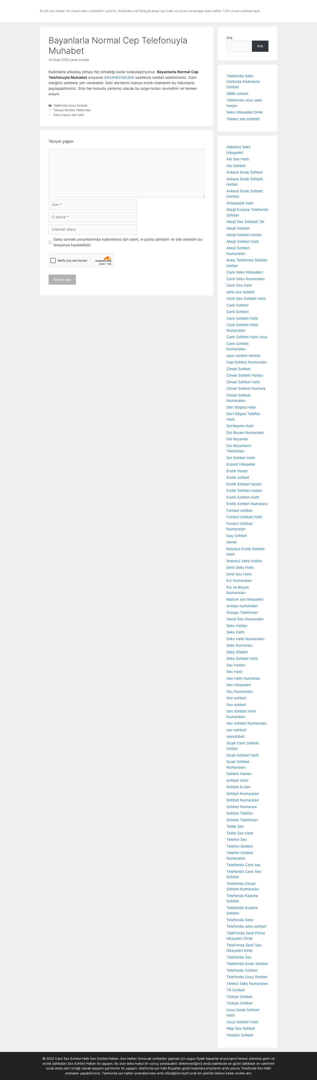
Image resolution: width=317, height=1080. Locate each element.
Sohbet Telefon (239, 813)
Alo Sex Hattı (237, 159)
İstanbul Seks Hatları (244, 561)
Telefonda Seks (239, 920)
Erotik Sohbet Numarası (246, 504)
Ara (229, 38)
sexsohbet (235, 736)
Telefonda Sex (238, 957)
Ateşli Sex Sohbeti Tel (245, 221)
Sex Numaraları (239, 691)
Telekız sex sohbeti (243, 119)
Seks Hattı (235, 632)
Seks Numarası (239, 645)
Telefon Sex (236, 839)
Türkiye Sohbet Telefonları (72, 110)
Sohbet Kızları (238, 787)
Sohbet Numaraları (242, 800)
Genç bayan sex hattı (68, 115)
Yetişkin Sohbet (239, 1035)
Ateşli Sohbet (238, 228)
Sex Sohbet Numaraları (246, 723)
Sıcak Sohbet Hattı (242, 755)
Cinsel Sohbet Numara (245, 388)
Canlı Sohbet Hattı (242, 318)
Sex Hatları (235, 665)
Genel (231, 542)
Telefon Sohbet (239, 846)
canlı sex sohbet (240, 292)
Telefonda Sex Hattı (256, 1068)
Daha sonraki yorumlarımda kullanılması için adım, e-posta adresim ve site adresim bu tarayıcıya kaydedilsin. (127, 242)
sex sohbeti (236, 730)
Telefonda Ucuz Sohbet (70, 105)
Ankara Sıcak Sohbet (244, 172)
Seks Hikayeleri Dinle (244, 112)
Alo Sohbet (236, 166)
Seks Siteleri (237, 652)
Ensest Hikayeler (240, 464)
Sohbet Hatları (238, 774)
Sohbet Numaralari (242, 793)
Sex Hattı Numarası (243, 678)
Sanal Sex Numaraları (245, 619)
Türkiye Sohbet (239, 997)
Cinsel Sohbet (238, 369)
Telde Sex (235, 826)
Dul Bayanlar (237, 439)
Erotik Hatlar (237, 471)
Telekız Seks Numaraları (247, 983)
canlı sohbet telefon (243, 356)
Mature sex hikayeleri (244, 599)
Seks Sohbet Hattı (242, 658)
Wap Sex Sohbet (240, 1028)
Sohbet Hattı (237, 780)
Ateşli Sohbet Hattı (242, 241)
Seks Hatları (236, 626)
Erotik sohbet (237, 477)
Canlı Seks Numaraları (245, 279)
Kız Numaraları (239, 580)
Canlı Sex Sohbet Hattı (246, 298)
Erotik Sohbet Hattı (242, 497)
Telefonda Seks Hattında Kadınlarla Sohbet (243, 81)
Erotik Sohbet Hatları (244, 490)
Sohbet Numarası (241, 807)
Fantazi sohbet (239, 510)
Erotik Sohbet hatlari (244, 484)
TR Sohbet (235, 990)
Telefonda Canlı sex (243, 865)
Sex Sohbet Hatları (81, 1063)
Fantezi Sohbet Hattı (244, 517)
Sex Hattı (234, 671)
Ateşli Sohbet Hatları (244, 235)
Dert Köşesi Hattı (241, 407)
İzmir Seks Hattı (240, 567)
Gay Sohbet (236, 536)
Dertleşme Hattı (240, 426)
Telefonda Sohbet (241, 970)
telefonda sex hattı (153, 1068)
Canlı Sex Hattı (239, 285)
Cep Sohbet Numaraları (246, 362)
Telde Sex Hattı (239, 833)
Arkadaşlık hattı (239, 203)
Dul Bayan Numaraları (245, 432)
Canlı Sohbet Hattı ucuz (246, 337)
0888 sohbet (237, 94)
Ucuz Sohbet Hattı (242, 1022)
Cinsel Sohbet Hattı (243, 382)
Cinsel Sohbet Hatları (244, 375)
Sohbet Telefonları (242, 820)
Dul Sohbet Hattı (240, 458)
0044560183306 (119, 77)
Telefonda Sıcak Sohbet (247, 964)
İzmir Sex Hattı (239, 574)
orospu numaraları (242, 606)
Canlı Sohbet (237, 305)
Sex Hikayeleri (238, 685)
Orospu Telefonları (242, 612)
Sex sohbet (236, 698)
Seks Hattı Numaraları (245, 639)
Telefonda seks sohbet (246, 926)
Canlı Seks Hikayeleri (244, 272)
